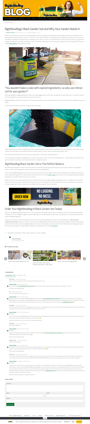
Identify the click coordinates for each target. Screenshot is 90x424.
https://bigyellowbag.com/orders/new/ (26, 286)
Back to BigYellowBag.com (11, 19)
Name (8, 393)
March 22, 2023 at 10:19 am (23, 328)
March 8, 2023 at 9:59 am (21, 279)
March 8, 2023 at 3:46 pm (17, 291)
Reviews (34, 19)
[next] (84, 258)
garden (27, 233)
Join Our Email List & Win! (66, 19)
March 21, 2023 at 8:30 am (23, 312)
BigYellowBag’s (13, 43)
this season (55, 226)
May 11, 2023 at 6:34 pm (22, 340)
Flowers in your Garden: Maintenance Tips (18, 261)
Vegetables (43, 233)
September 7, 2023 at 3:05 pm (22, 354)
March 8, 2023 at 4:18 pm (23, 296)
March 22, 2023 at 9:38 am (21, 323)
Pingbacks (21, 275)
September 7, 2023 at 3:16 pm (24, 361)
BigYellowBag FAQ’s (53, 19)
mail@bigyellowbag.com (67, 302)
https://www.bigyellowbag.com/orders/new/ (53, 333)
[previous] (5, 258)
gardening (32, 233)
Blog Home (21, 19)
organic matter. (52, 175)
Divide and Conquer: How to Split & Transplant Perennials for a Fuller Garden (42, 264)
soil (36, 233)
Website (8, 398)
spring (39, 233)
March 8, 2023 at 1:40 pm (23, 284)
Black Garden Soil (18, 233)
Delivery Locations (42, 19)
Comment (8, 383)
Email (48, 393)
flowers (23, 233)
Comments (11, 275)
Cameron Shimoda (10, 32)
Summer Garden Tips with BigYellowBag (67, 261)
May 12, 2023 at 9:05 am (23, 345)
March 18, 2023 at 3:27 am (21, 305)
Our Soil (28, 19)
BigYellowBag (9, 22)
